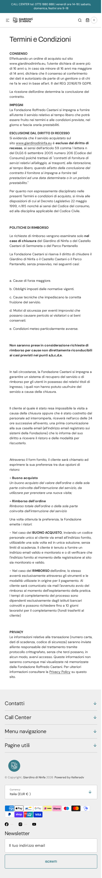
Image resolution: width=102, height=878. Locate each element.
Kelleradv (77, 802)
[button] (7, 20)
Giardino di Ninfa (34, 802)
